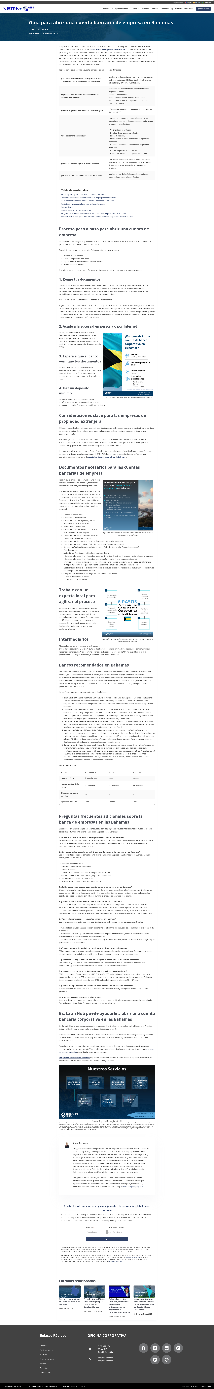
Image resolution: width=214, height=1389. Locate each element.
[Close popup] (154, 598)
